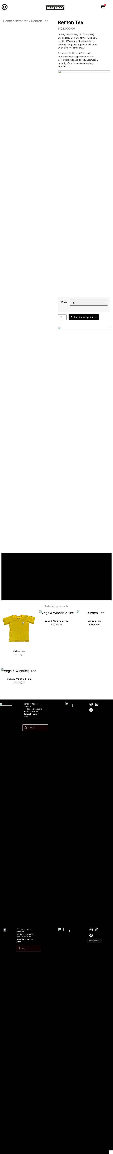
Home (7, 21)
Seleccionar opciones (83, 317)
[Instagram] (91, 704)
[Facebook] (91, 710)
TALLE (64, 302)
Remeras (21, 21)
